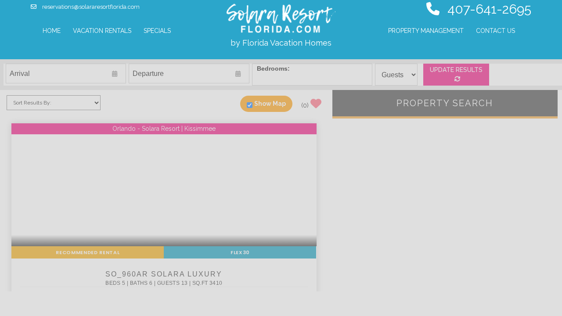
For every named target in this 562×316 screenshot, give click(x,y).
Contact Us (495, 30)
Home (52, 30)
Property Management (426, 30)
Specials (157, 30)
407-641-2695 (487, 9)
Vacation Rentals (105, 30)
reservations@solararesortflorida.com (90, 7)
